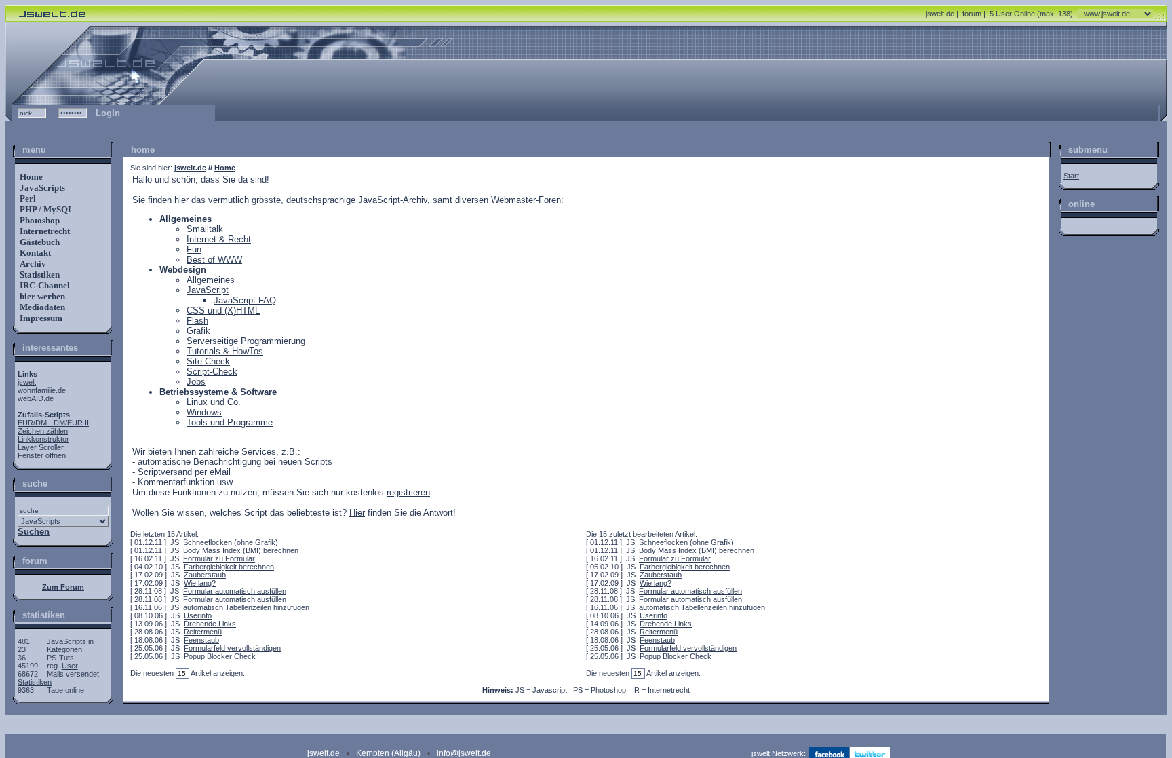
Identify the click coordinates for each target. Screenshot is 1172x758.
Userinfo (198, 615)
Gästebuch (39, 242)
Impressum (40, 318)
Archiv (32, 264)
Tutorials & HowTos (225, 351)
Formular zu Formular (219, 558)
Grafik (198, 331)
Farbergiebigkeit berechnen (229, 567)
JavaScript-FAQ (245, 300)
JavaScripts (41, 188)
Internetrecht (44, 231)
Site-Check (208, 361)
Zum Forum (63, 587)
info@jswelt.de (464, 753)
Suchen (34, 532)
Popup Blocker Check (220, 656)
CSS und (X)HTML (223, 310)
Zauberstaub (205, 575)
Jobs (196, 382)
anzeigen (228, 673)
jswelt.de (940, 14)
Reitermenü (203, 632)
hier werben (41, 296)
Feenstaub (201, 640)
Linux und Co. (214, 402)
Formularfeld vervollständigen (232, 648)
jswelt (27, 382)
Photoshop (39, 220)
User (70, 666)
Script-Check (212, 371)
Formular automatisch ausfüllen (234, 591)
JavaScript (208, 290)
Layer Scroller (41, 447)
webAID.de (36, 398)
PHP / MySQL (46, 209)
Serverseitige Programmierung (246, 341)
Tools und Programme (230, 422)
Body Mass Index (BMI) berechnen (240, 550)
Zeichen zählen (43, 431)
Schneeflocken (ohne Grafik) (230, 542)
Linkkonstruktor (43, 439)
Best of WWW (214, 259)
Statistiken (39, 274)
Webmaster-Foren (526, 200)
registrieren (408, 492)
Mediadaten (41, 307)
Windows (204, 412)
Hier (357, 513)
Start (1071, 176)
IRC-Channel (44, 285)
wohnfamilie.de (42, 390)
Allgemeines (211, 280)
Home (30, 177)
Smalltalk (205, 229)
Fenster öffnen (42, 455)
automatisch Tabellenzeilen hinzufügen (246, 607)
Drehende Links (210, 624)
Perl (27, 198)
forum (971, 14)
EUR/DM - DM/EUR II (53, 423)
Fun (194, 249)
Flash (197, 321)
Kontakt (34, 253)
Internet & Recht (219, 239)
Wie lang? (200, 583)
